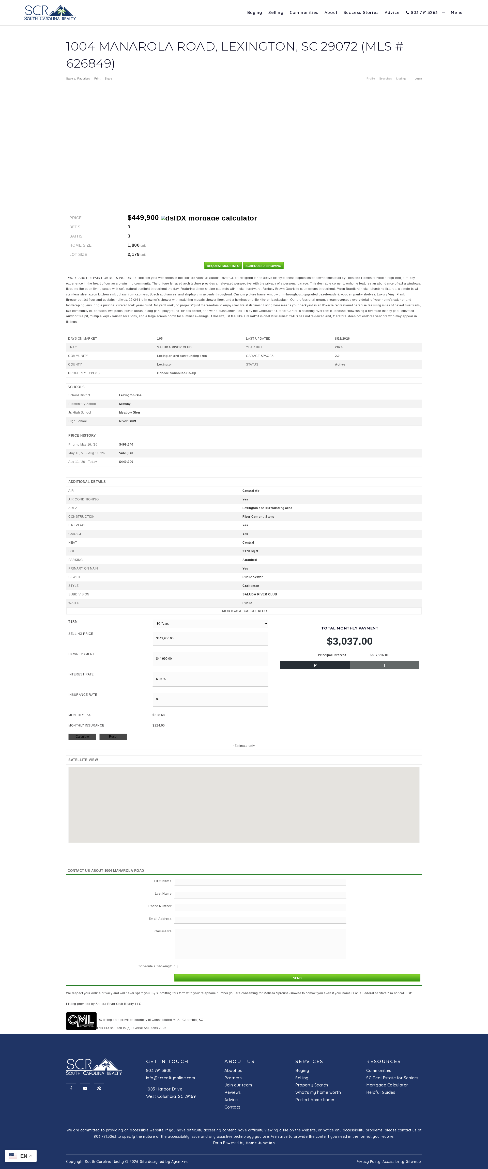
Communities (378, 1070)
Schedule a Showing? (155, 966)
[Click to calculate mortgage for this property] (209, 218)
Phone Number (160, 906)
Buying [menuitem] (254, 12)
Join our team (238, 1084)
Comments (163, 931)
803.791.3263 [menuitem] (423, 12)
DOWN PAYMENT (81, 654)
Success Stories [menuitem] (361, 12)
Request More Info (223, 266)
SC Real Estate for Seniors (392, 1077)
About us (233, 1070)
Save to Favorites (78, 78)
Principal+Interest (332, 655)
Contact (232, 1107)
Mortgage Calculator (387, 1084)
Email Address (160, 919)
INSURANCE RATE (82, 695)
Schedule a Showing (263, 266)
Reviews (232, 1092)
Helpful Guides (380, 1092)
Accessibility (393, 1161)
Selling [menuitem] (275, 12)
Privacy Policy (368, 1161)
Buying (302, 1070)
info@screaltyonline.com (170, 1077)
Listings (401, 78)
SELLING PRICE (80, 634)
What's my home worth (318, 1092)
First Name (163, 881)
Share (108, 78)
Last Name (163, 893)
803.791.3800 (159, 1070)
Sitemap (413, 1161)
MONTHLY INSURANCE (86, 725)
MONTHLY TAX (79, 715)
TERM (73, 621)
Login (418, 78)
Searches (385, 78)
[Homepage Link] (50, 12)
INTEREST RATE (81, 674)
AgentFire (180, 1161)
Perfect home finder (315, 1099)
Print (97, 78)
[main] (244, 528)
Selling (302, 1077)
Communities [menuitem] (304, 12)
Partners (233, 1077)
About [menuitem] (331, 12)
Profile (371, 78)
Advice (231, 1099)
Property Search (311, 1084)
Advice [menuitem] (392, 12)
